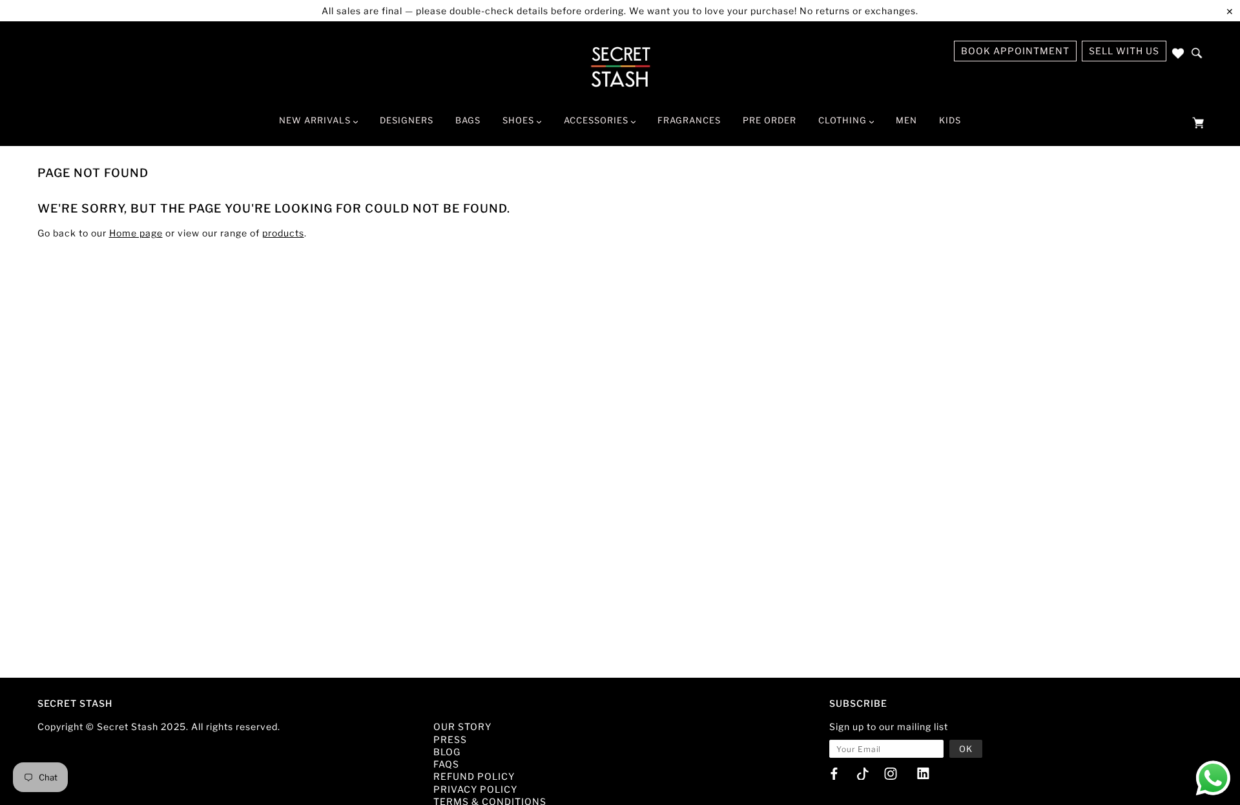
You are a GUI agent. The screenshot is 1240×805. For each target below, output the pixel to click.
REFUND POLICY (474, 776)
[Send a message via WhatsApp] (1213, 778)
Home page (136, 232)
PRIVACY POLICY (475, 789)
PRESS (450, 739)
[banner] (620, 66)
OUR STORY (462, 726)
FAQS (446, 763)
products (283, 232)
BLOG (446, 751)
